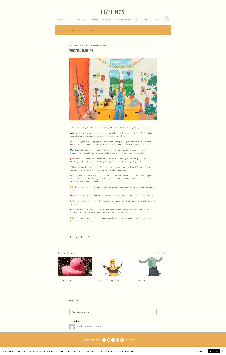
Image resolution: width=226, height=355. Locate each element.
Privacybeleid (129, 351)
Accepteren (214, 351)
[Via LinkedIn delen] (82, 237)
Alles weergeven (162, 253)
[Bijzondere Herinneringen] (113, 266)
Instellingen (200, 351)
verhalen (89, 30)
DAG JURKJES (141, 280)
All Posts (61, 30)
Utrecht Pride (66, 280)
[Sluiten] (223, 351)
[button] (166, 16)
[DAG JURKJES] (151, 266)
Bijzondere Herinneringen (109, 280)
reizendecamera (75, 30)
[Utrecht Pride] (75, 266)
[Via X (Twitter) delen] (76, 237)
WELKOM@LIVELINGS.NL (92, 340)
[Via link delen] (88, 237)
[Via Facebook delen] (70, 237)
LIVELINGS (113, 13)
